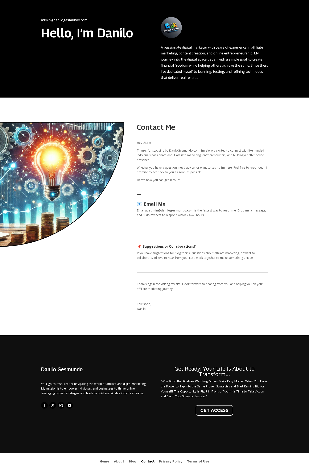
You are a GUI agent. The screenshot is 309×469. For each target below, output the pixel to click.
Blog (132, 461)
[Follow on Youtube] (69, 405)
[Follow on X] (52, 405)
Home (104, 461)
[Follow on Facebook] (44, 405)
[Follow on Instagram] (61, 405)
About (119, 461)
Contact (147, 461)
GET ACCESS (214, 410)
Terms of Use (198, 461)
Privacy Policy (170, 461)
